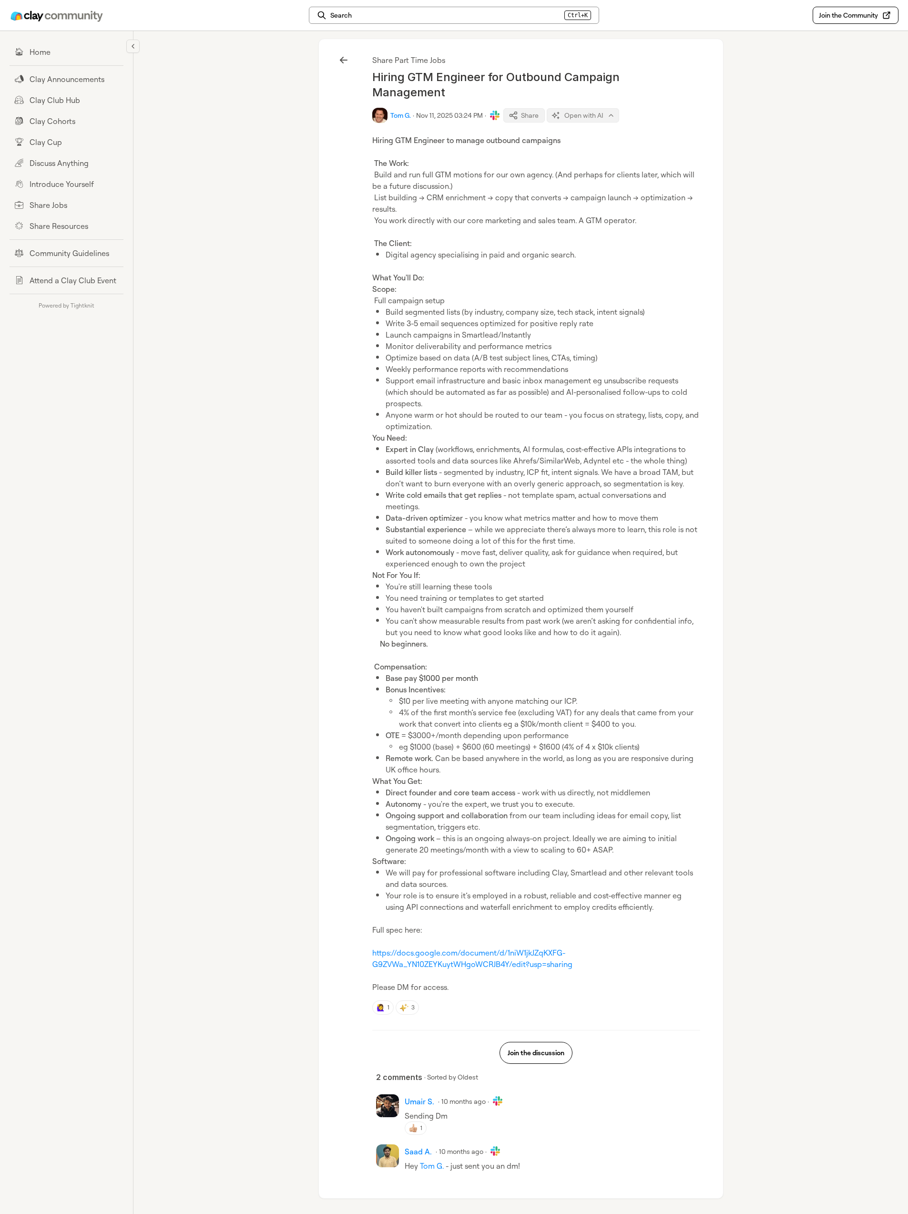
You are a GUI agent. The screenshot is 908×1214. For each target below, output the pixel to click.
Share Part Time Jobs (408, 60)
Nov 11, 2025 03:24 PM (449, 115)
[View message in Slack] (494, 115)
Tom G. (432, 1166)
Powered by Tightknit (66, 305)
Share (530, 115)
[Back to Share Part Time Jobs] (343, 60)
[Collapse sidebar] (133, 46)
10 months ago (463, 1101)
